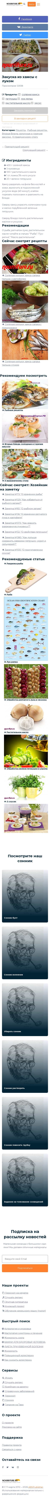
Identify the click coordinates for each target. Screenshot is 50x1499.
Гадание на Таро (14, 1404)
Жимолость (10, 1351)
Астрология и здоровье (17, 1328)
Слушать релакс (13, 1297)
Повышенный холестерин (19, 1355)
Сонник (9, 1400)
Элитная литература (16, 1302)
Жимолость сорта (14, 1337)
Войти (31, 4)
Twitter (26, 35)
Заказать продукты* (25, 110)
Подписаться (25, 1268)
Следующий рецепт (34, 150)
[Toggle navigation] (38, 4)
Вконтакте (27, 27)
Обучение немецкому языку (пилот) (25, 1311)
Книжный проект (14, 1306)
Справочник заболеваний (19, 1391)
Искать (9, 1378)
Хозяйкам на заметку (16, 1387)
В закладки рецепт (25, 118)
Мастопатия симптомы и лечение (23, 1333)
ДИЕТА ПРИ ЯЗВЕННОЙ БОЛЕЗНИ (23, 1346)
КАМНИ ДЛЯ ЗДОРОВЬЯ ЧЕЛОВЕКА (24, 1342)
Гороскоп (10, 1396)
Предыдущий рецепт (17, 146)
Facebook (26, 19)
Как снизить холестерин (18, 1360)
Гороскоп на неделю (16, 1293)
